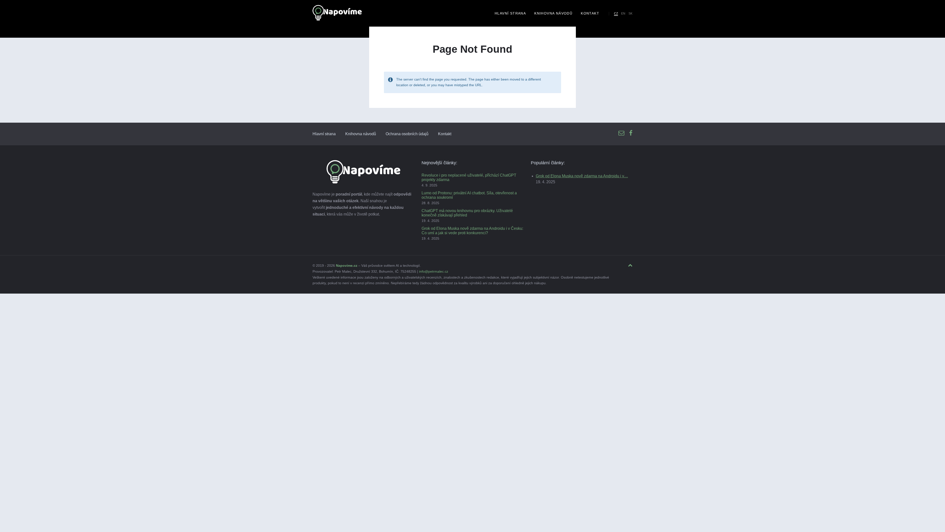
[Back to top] (630, 265)
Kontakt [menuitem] (590, 13)
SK (630, 13)
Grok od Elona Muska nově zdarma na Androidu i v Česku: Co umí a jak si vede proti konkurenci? (472, 230)
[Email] (621, 133)
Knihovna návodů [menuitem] (553, 13)
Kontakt (444, 134)
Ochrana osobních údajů (407, 134)
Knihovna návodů (360, 134)
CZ (616, 13)
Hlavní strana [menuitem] (510, 13)
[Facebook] (630, 133)
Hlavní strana (324, 134)
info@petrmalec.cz (433, 271)
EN (623, 13)
